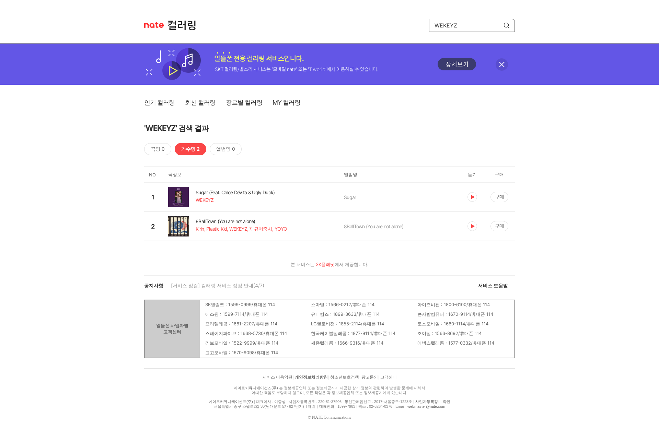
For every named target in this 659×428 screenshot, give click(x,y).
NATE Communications (331, 417)
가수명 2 (190, 149)
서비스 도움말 (493, 285)
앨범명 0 (225, 149)
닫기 (502, 64)
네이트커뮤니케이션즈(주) (256, 388)
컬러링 (185, 25)
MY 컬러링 (286, 102)
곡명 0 (158, 149)
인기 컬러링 (159, 102)
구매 (499, 196)
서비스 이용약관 (277, 377)
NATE (154, 25)
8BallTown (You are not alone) (374, 226)
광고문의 (369, 377)
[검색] (507, 25)
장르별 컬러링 (244, 102)
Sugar (350, 197)
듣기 (472, 197)
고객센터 (388, 377)
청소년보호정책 (344, 377)
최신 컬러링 (200, 102)
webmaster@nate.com (426, 406)
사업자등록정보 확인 (432, 402)
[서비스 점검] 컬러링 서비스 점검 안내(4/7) (217, 285)
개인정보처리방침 (311, 377)
